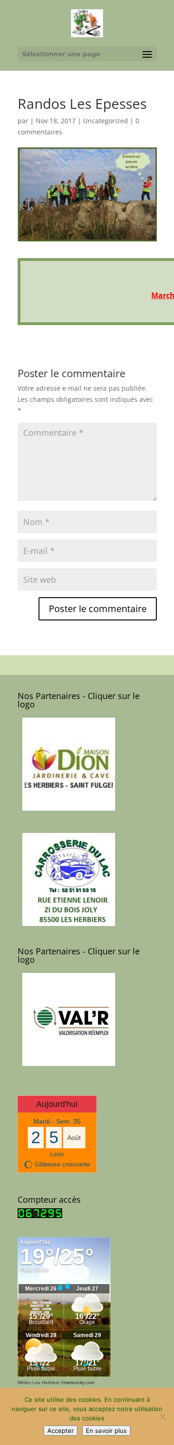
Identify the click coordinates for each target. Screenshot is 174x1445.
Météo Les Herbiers (38, 1382)
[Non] (162, 1416)
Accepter (60, 1430)
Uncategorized (105, 120)
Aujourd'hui (56, 1104)
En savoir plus (106, 1430)
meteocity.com (79, 1382)
